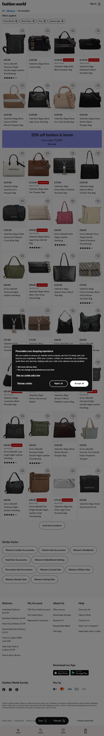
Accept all (79, 383)
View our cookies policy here (28, 375)
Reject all (58, 383)
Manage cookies (24, 383)
